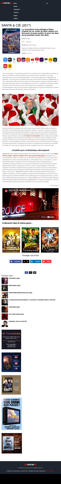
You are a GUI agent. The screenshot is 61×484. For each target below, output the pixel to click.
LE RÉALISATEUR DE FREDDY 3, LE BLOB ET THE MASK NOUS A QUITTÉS (32, 300)
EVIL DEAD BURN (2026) (16, 314)
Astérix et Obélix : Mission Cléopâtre (13, 155)
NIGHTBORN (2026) (14, 285)
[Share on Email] (34, 272)
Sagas (15, 15)
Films (15, 3)
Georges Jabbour (50, 471)
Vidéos (16, 18)
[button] (16, 261)
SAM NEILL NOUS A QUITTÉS (18, 321)
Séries (15, 6)
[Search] (47, 3)
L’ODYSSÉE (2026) (14, 307)
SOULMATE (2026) (14, 278)
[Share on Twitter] (30, 272)
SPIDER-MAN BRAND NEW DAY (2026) (20, 293)
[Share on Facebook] (26, 272)
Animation (17, 9)
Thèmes (16, 12)
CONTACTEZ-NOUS (23, 468)
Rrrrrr (26, 155)
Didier (56, 153)
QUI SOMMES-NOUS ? (36, 468)
